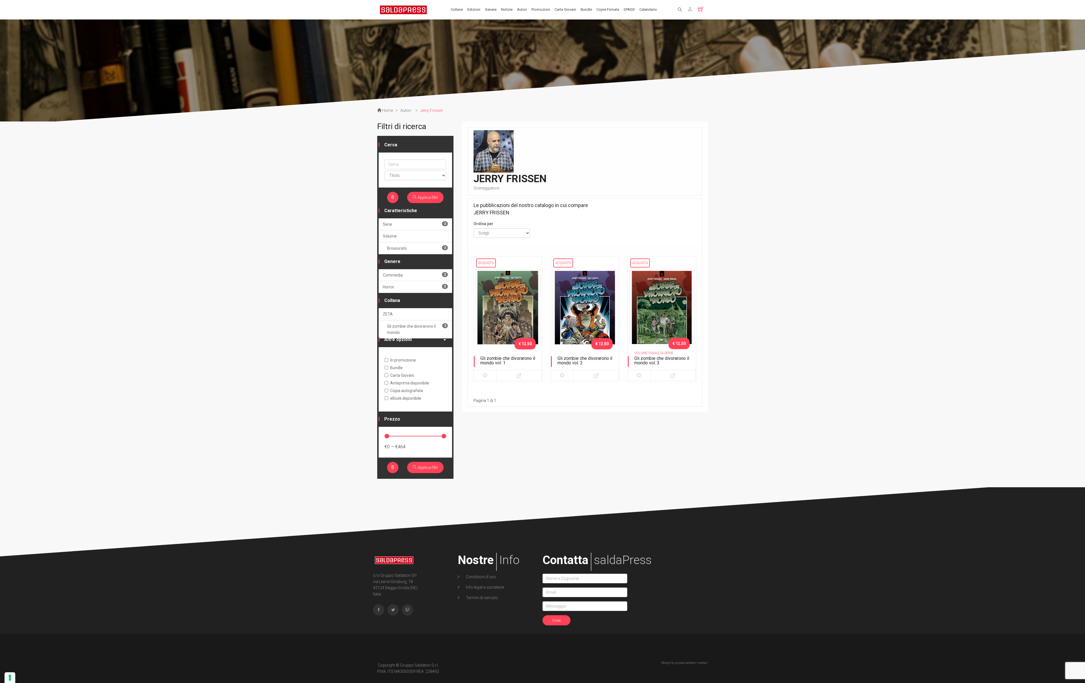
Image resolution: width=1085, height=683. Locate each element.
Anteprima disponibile (409, 383)
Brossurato (416, 248)
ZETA (388, 314)
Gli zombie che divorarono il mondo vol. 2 (584, 361)
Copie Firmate (607, 9)
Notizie (507, 9)
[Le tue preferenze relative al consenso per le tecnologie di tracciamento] (10, 677)
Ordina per (483, 223)
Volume (390, 236)
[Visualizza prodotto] (518, 375)
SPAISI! (629, 9)
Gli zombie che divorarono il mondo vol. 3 (661, 361)
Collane (457, 9)
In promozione (403, 360)
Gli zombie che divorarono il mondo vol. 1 (507, 361)
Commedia (414, 275)
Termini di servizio (481, 597)
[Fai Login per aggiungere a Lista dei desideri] (485, 375)
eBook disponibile (405, 398)
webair (703, 662)
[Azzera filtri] (392, 197)
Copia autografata (406, 390)
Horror (414, 286)
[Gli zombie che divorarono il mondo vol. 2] (585, 317)
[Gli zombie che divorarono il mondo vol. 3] (662, 317)
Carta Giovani (565, 9)
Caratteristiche (400, 210)
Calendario (648, 9)
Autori (522, 9)
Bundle (586, 9)
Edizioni (473, 9)
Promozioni (540, 9)
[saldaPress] (403, 9)
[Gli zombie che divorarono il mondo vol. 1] (508, 317)
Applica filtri (427, 197)
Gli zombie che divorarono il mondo (416, 329)
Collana (392, 300)
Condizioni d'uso (480, 577)
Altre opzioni (398, 339)
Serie (414, 224)
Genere (490, 9)
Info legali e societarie (484, 587)
